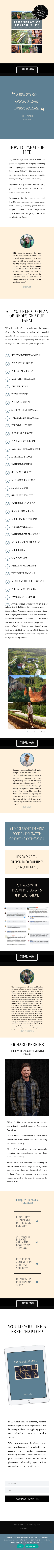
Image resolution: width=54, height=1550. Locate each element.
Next (43, 732)
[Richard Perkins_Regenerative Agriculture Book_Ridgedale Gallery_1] (27, 674)
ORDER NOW (27, 69)
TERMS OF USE (17, 1525)
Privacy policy (31, 1546)
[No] (51, 1542)
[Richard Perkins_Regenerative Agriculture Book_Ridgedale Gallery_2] (27, 701)
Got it (20, 1546)
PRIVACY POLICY (33, 1525)
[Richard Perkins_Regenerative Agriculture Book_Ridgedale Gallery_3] (27, 728)
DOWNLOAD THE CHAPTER (27, 1499)
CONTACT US (25, 1529)
